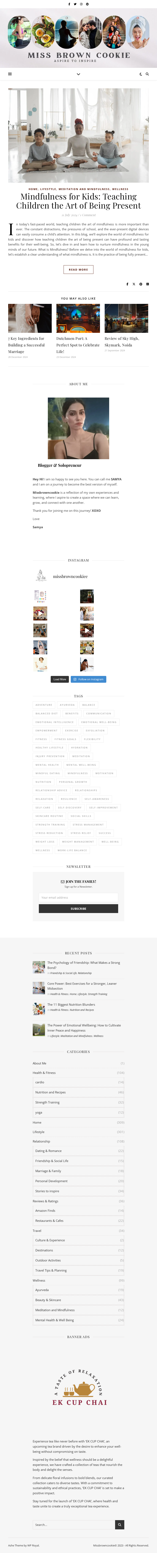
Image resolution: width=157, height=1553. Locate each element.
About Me (39, 1063)
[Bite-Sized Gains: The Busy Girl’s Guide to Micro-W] (40, 647)
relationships (86, 790)
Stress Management (88, 824)
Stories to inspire (47, 1191)
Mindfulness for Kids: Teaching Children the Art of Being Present (78, 201)
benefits (72, 713)
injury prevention (50, 756)
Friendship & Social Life (63, 973)
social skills (81, 815)
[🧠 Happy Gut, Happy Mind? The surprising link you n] (40, 664)
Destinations (44, 1250)
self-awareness (97, 798)
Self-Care (43, 807)
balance (88, 704)
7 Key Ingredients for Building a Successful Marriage (26, 345)
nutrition (44, 781)
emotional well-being (99, 722)
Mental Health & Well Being (54, 1320)
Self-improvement (103, 807)
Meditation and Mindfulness (84, 189)
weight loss (45, 841)
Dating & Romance (48, 1151)
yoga (38, 1112)
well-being (110, 841)
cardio (39, 1082)
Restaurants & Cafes (49, 1221)
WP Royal (33, 1545)
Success (105, 833)
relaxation (44, 798)
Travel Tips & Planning (51, 1270)
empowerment (47, 730)
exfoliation (95, 730)
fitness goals (65, 739)
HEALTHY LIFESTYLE (50, 747)
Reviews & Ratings (45, 1201)
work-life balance (72, 850)
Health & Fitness (59, 994)
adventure (44, 704)
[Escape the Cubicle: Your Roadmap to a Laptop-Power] (87, 613)
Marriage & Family (48, 1171)
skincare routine (49, 815)
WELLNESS (43, 850)
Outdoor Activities (48, 1260)
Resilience (69, 798)
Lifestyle (48, 189)
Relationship (85, 973)
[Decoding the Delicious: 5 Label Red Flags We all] (40, 596)
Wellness (120, 189)
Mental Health (47, 764)
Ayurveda (67, 704)
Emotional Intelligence (55, 722)
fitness (41, 739)
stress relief (81, 833)
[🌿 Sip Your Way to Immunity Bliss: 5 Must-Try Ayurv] (87, 596)
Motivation (104, 773)
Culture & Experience (50, 1240)
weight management (78, 841)
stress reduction (49, 833)
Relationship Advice (51, 790)
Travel (37, 1231)
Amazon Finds (45, 1210)
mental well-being (81, 764)
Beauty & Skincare (48, 1300)
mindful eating (48, 773)
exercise (71, 730)
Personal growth (73, 781)
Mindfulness (78, 773)
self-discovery (70, 807)
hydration (79, 747)
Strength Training (97, 994)
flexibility (92, 739)
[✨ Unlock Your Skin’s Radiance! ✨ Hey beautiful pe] (87, 647)
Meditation (81, 756)
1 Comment (87, 215)
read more (78, 269)
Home (33, 189)
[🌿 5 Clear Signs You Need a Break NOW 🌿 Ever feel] (87, 664)
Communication (98, 713)
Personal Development (51, 1181)
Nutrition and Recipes (82, 1010)
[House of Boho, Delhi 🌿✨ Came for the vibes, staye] (40, 613)
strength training (50, 824)
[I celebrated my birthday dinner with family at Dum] (87, 631)
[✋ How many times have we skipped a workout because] (40, 631)
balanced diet (47, 713)
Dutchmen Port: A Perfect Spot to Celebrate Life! (78, 345)
